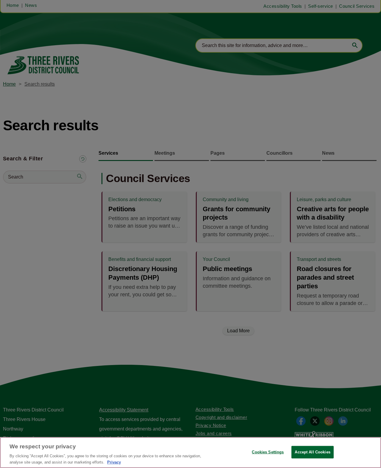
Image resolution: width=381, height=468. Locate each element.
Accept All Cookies (312, 452)
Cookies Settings (268, 452)
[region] (190, 452)
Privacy (114, 462)
